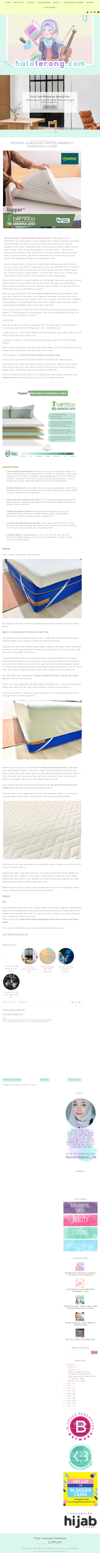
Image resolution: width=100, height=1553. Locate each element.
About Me (18, 2)
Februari (73, 1369)
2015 (68, 1403)
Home (8, 2)
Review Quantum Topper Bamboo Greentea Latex (80, 1324)
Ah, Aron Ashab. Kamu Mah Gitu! (80, 1339)
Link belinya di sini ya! (15, 934)
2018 (68, 1396)
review (12, 1002)
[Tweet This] (73, 1002)
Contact (30, 2)
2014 (68, 1405)
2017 (68, 1398)
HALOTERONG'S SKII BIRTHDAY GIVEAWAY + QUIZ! (80, 1290)
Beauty (57, 2)
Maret (71, 1367)
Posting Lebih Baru (12, 1080)
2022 (69, 1386)
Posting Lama (74, 1080)
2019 (68, 1393)
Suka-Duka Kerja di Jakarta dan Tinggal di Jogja (81, 1377)
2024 (69, 1364)
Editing (90, 2)
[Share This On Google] (80, 1002)
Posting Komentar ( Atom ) (25, 1085)
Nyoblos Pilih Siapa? (77, 1381)
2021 (68, 1388)
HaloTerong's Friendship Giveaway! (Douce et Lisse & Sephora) (80, 1274)
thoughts (22, 1002)
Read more (50, 107)
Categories (50, 7)
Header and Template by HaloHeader (37, 1548)
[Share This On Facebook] (70, 1002)
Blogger (73, 1548)
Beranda (45, 1080)
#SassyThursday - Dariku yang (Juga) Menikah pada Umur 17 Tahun (80, 1307)
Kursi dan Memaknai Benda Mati (50, 96)
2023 (69, 1383)
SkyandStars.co (59, 1551)
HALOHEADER (44, 2)
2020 (69, 1391)
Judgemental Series (74, 2)
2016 (68, 1401)
